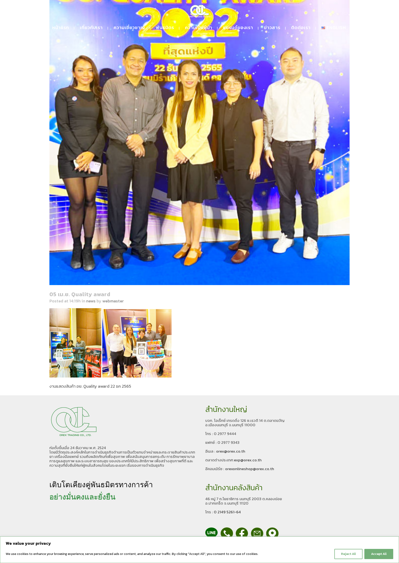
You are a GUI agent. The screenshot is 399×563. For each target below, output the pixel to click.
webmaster (113, 301)
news (91, 301)
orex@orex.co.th (230, 451)
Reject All (348, 553)
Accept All (379, 553)
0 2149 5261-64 (227, 512)
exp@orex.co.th (248, 460)
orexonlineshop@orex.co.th (249, 469)
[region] (199, 549)
